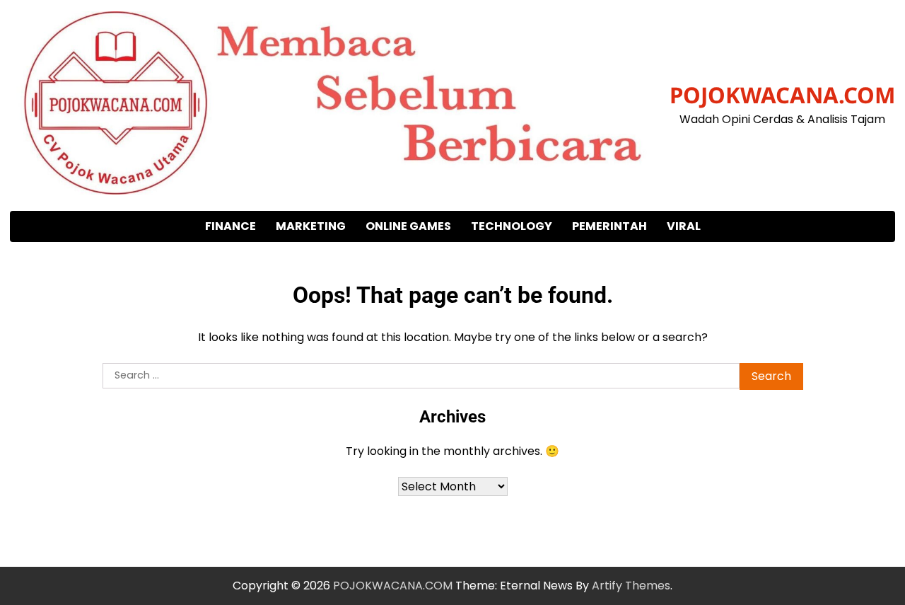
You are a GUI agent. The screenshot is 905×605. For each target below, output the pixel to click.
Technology (511, 226)
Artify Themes (631, 585)
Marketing (311, 226)
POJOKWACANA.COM (782, 95)
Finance (230, 226)
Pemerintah (609, 226)
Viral (684, 226)
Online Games (408, 226)
